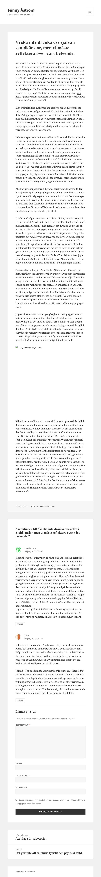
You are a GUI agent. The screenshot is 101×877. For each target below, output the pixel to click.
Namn (19, 763)
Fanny (35, 506)
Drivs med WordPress (25, 871)
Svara (20, 624)
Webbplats (21, 787)
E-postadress (23, 775)
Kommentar (23, 725)
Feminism (46, 506)
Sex (53, 506)
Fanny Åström (21, 10)
